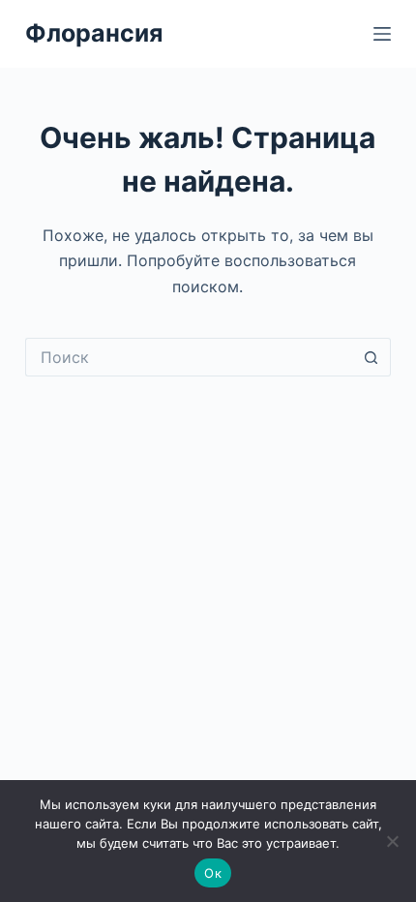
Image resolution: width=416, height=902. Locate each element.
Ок (213, 873)
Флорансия (94, 32)
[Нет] (391, 841)
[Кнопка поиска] (371, 357)
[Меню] (382, 34)
